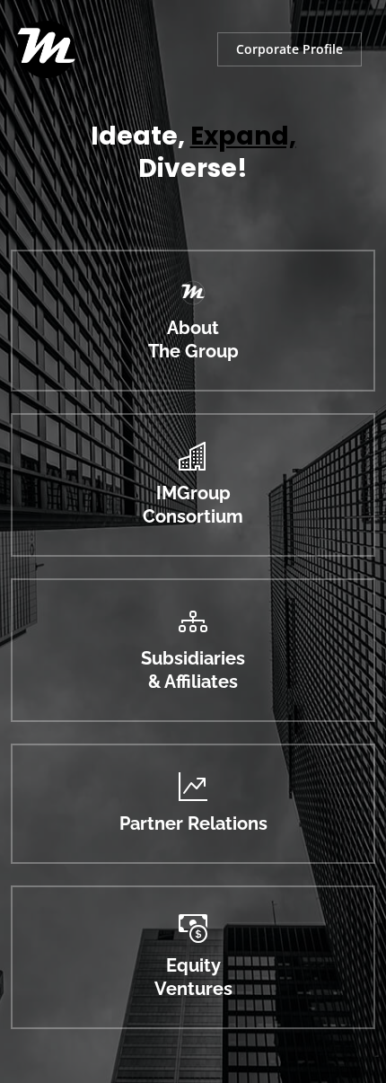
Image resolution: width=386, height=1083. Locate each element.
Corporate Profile (289, 48)
